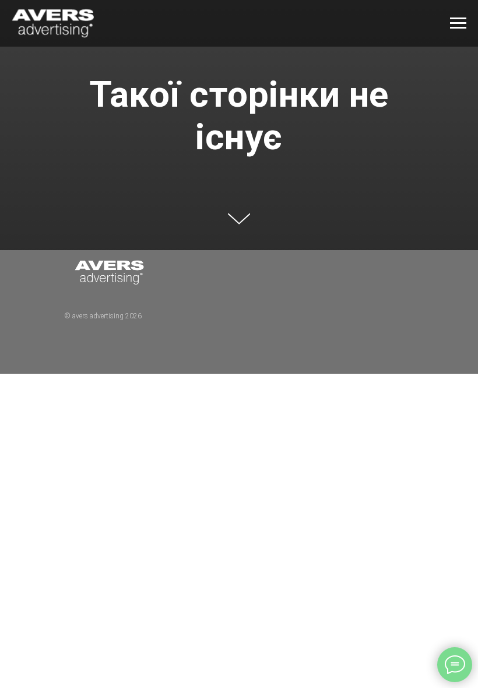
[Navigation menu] (458, 23)
